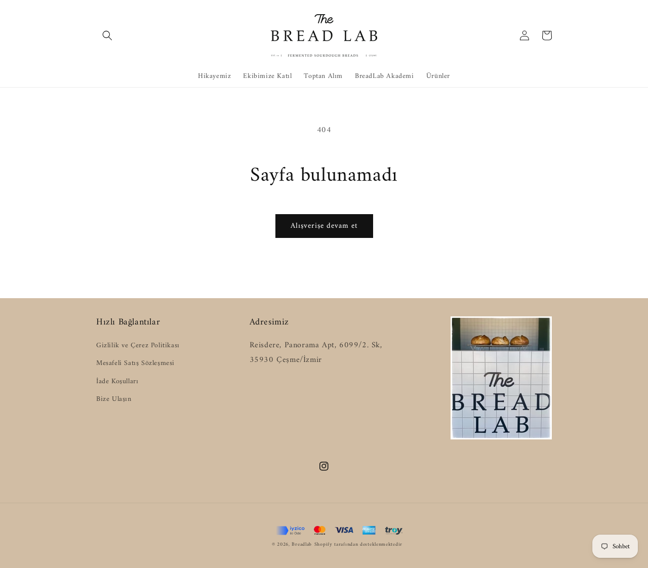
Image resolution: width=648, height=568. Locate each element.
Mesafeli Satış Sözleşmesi (135, 363)
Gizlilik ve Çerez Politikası (138, 345)
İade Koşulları (117, 381)
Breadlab (302, 544)
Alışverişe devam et (324, 226)
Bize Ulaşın (114, 399)
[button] (107, 35)
